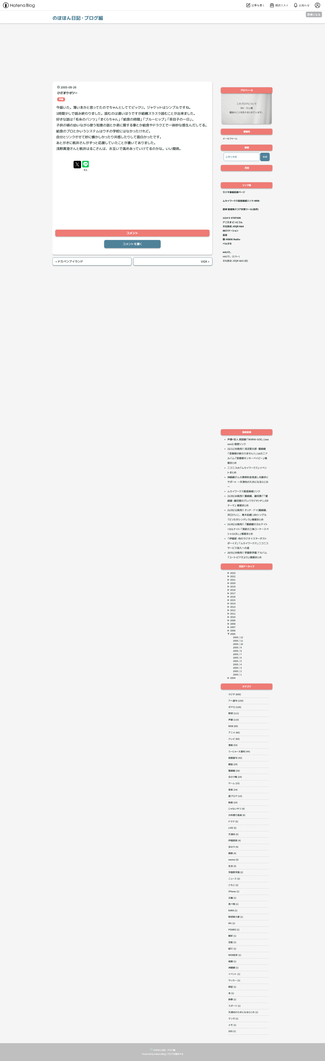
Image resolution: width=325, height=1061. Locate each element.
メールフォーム (230, 138)
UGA (205, 261)
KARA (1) (232, 910)
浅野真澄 (63, 148)
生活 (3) (232, 866)
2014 (232, 603)
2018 (232, 590)
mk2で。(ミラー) (231, 256)
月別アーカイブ (246, 566)
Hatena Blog (160, 1054)
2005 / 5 (237, 661)
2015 (232, 600)
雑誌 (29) (233, 764)
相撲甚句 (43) (235, 757)
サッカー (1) (234, 980)
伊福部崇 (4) (234, 840)
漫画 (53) (233, 745)
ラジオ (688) (234, 694)
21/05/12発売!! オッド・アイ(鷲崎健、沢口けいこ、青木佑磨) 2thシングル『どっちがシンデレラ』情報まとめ (247, 514)
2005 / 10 (238, 644)
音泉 (225, 235)
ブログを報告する (175, 1054)
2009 (232, 620)
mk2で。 (227, 252)
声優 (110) (233, 719)
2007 (232, 627)
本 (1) (231, 993)
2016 (232, 596)
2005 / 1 (237, 674)
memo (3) (233, 859)
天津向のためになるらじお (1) (243, 1012)
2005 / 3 (237, 667)
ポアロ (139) (234, 707)
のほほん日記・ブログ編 (77, 18)
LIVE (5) (232, 827)
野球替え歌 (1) (235, 916)
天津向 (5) (233, 834)
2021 (232, 579)
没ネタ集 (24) (235, 776)
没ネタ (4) (233, 846)
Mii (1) (231, 923)
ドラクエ (159, 125)
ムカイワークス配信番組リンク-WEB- (241, 200)
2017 (232, 593)
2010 (232, 617)
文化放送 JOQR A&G (233, 226)
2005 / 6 (237, 657)
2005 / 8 (237, 650)
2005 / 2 (237, 671)
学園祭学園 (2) (235, 872)
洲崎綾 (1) (233, 967)
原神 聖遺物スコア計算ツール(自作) (241, 209)
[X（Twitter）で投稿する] (77, 164)
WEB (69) (233, 726)
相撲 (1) (232, 961)
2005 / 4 (237, 664)
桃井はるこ (87, 148)
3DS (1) (232, 1031)
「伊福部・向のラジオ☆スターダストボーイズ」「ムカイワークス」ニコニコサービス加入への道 (247, 543)
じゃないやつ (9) (236, 808)
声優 (61, 99)
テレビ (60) (234, 738)
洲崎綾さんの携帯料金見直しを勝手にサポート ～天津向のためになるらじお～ (247, 481)
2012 (232, 610)
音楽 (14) (233, 789)
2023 (232, 573)
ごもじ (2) (233, 885)
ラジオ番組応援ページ (234, 192)
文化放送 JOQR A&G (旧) (235, 260)
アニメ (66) (234, 732)
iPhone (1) (233, 891)
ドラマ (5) (233, 821)
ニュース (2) (234, 878)
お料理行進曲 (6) (236, 815)
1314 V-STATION (232, 217)
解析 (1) (232, 935)
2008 (232, 623)
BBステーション (230, 230)
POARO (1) (233, 929)
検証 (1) (232, 986)
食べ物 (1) (233, 904)
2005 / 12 (238, 637)
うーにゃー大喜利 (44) (239, 751)
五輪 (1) (232, 897)
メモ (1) (232, 1025)
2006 (232, 630)
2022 (232, 576)
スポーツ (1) (234, 1005)
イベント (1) (234, 974)
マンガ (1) (233, 1018)
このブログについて (247, 103)
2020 (232, 583)
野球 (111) (233, 713)
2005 (232, 634)
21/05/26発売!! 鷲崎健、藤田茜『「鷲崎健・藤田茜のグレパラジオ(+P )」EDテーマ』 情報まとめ (247, 500)
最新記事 (246, 432)
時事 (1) (232, 999)
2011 (232, 613)
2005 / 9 (237, 647)
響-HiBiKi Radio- (232, 239)
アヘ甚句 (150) (235, 700)
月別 (247, 167)
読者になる (313, 14)
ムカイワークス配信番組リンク (243, 491)
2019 (232, 586)
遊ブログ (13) (235, 796)
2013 (232, 606)
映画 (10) (233, 802)
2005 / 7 (237, 654)
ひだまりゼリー (67, 93)
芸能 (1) (232, 942)
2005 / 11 (238, 640)
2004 (232, 678)
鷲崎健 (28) (234, 770)
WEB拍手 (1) (234, 955)
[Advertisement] (162, 52)
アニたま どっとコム (233, 222)
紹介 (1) (232, 948)
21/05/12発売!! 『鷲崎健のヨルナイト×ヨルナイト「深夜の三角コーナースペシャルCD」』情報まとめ (248, 529)
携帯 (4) (232, 853)
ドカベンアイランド (69, 261)
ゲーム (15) (234, 783)
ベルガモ (227, 243)
